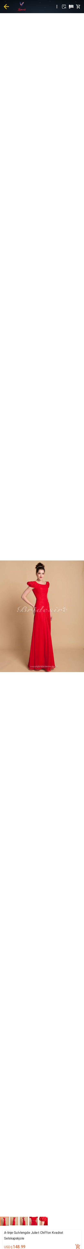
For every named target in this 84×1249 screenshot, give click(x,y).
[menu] (57, 7)
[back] (6, 6)
